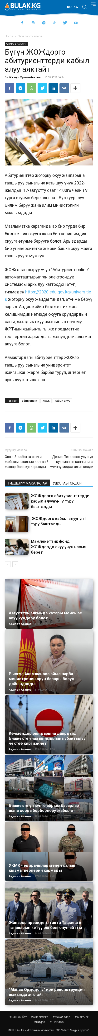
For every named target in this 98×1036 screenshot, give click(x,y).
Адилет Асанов (20, 624)
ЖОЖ (46, 400)
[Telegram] (43, 23)
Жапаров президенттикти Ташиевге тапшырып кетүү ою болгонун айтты (45, 925)
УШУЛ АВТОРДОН (67, 483)
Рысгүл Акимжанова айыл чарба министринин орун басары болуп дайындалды (41, 678)
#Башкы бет (18, 1017)
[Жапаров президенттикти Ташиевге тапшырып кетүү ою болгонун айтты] (49, 910)
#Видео (39, 1022)
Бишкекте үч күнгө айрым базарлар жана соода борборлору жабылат (44, 808)
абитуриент (29, 400)
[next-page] (15, 564)
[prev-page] (8, 564)
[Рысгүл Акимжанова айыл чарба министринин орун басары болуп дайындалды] (49, 661)
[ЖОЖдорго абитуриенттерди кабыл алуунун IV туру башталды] (17, 501)
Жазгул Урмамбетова (25, 77)
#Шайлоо (57, 1022)
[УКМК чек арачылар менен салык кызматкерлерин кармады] (49, 851)
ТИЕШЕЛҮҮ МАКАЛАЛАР (27, 483)
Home (9, 36)
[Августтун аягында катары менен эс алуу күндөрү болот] (49, 603)
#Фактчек (81, 1017)
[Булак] (22, 6)
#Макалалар (61, 1017)
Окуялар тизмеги (30, 36)
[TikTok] (54, 23)
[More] (75, 88)
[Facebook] (22, 23)
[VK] (64, 88)
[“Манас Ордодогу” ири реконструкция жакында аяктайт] (49, 972)
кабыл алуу (62, 400)
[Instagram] (33, 23)
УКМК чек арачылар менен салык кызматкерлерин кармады (42, 868)
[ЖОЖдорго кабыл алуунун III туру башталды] (17, 524)
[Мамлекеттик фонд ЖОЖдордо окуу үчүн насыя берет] (17, 547)
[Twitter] (65, 23)
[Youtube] (76, 23)
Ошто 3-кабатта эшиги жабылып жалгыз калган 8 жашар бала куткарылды (27, 462)
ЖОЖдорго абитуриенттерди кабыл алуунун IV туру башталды (60, 501)
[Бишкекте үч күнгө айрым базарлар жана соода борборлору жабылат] (49, 788)
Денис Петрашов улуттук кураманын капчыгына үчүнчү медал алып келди (71, 462)
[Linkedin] (53, 88)
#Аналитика (39, 1017)
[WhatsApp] (31, 88)
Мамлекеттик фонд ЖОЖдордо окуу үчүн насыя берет (58, 547)
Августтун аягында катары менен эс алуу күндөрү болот (45, 615)
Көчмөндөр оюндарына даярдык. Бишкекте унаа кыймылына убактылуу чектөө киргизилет (47, 738)
